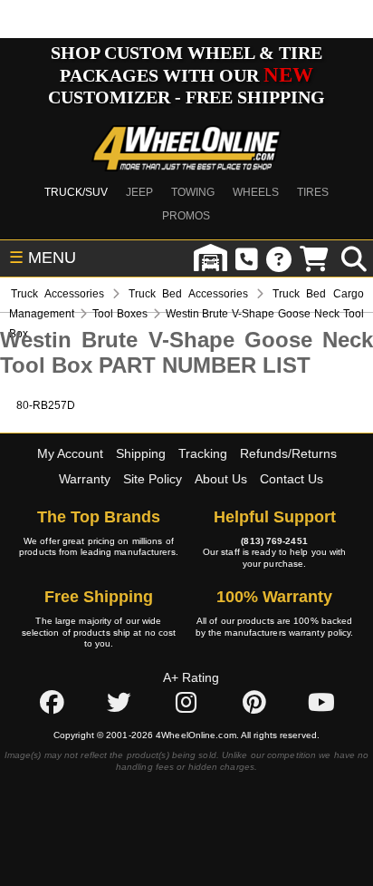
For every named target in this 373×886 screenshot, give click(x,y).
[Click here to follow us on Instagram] (186, 703)
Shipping (141, 453)
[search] (354, 258)
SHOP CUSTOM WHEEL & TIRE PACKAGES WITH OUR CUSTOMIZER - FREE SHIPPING (186, 75)
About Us (221, 479)
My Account (70, 453)
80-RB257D (45, 405)
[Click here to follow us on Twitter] (118, 703)
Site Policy (152, 479)
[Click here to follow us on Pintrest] (254, 703)
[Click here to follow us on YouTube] (321, 703)
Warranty (84, 479)
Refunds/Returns (288, 453)
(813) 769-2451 (274, 541)
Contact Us (291, 479)
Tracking (202, 453)
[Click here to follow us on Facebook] (51, 703)
